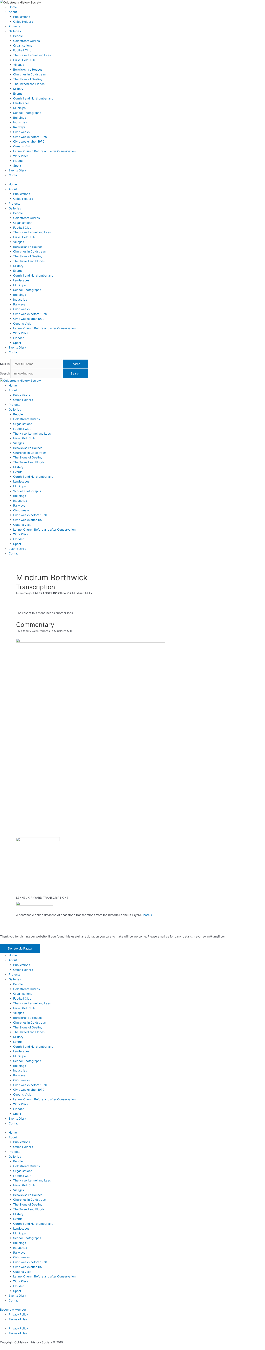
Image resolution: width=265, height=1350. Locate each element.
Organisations (22, 45)
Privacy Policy (18, 1314)
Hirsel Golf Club (24, 60)
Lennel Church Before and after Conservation (44, 151)
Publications (21, 17)
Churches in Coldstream (30, 74)
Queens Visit (22, 146)
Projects (14, 26)
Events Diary (17, 170)
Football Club (22, 50)
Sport (17, 165)
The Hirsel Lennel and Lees (32, 55)
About (13, 12)
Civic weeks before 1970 (30, 137)
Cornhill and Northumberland (33, 98)
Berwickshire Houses (27, 69)
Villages (18, 65)
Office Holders (23, 21)
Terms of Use (18, 1319)
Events (18, 93)
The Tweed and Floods (29, 84)
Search (5, 364)
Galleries (15, 31)
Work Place (21, 156)
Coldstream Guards (26, 41)
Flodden (18, 161)
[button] (20, 948)
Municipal (19, 108)
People (18, 36)
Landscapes (21, 103)
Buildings (19, 117)
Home (13, 7)
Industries (20, 122)
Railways (19, 127)
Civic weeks (21, 132)
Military (18, 89)
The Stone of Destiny (27, 79)
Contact (14, 175)
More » (147, 915)
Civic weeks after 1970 (28, 141)
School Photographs (27, 113)
